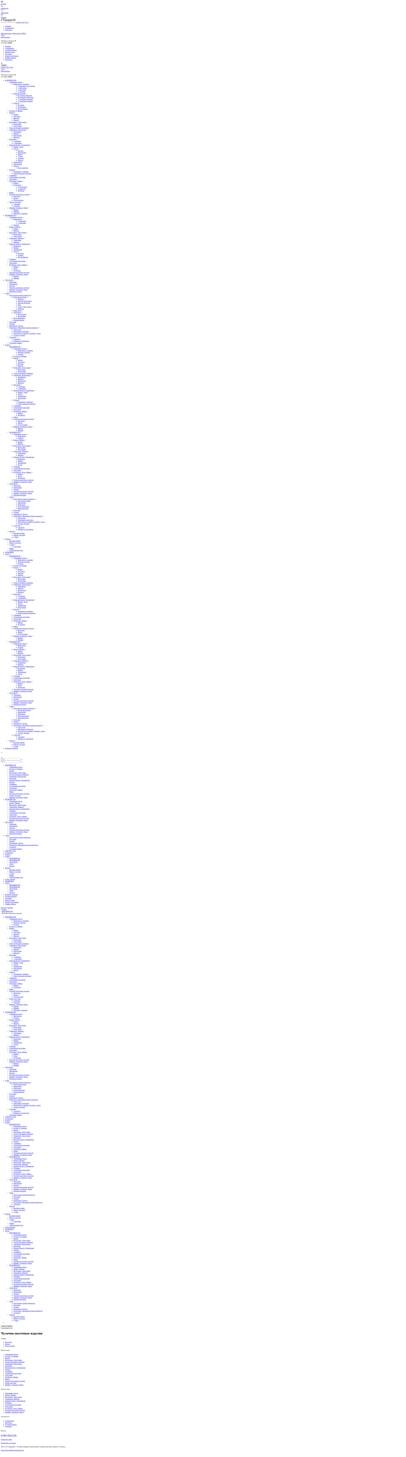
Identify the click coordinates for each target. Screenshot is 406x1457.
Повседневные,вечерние (22, 173)
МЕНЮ (4, 65)
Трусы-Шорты (23, 257)
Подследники (18, 200)
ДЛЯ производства (16, 550)
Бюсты (16, 166)
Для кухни (17, 330)
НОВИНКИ (9, 552)
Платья (11, 170)
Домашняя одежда (15, 82)
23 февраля (9, 853)
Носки (16, 198)
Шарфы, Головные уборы (18, 208)
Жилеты (16, 137)
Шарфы (16, 212)
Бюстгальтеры (23, 168)
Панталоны (18, 164)
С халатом (21, 92)
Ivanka (7, 345)
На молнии (22, 107)
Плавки (20, 255)
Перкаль (21, 309)
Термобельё (18, 162)
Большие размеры (11, 748)
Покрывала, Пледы (16, 326)
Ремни (11, 548)
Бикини (20, 151)
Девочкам (12, 282)
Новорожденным (15, 291)
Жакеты (16, 133)
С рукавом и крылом (25, 99)
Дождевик (17, 546)
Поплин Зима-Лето (25, 301)
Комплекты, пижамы (21, 84)
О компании (9, 28)
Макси (20, 154)
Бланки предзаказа (12, 56)
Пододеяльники (19, 318)
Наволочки (18, 310)
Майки (16, 183)
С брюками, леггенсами (26, 86)
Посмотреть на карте (8, 1443)
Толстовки (13, 179)
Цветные (21, 191)
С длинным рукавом (25, 101)
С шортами (22, 90)
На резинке (22, 316)
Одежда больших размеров (19, 128)
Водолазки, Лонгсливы (17, 122)
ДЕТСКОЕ (9, 280)
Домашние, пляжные (21, 172)
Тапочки (17, 206)
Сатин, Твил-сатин (24, 307)
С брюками (18, 143)
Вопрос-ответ (10, 52)
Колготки (17, 196)
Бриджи (16, 118)
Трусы (16, 149)
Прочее (12, 531)
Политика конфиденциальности (12, 1450)
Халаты (16, 103)
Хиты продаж (10, 879)
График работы (10, 58)
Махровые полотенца (21, 331)
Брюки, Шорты (14, 227)
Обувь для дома (15, 202)
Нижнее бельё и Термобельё (19, 244)
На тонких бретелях (25, 95)
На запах (21, 105)
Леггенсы (17, 116)
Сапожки (17, 204)
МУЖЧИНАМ (10, 215)
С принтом (22, 189)
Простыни (17, 312)
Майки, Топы (18, 147)
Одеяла (11, 324)
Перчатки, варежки (20, 213)
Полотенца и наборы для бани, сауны (27, 333)
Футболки (17, 185)
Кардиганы (18, 135)
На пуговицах (23, 109)
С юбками (17, 141)
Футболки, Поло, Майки (18, 265)
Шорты (16, 120)
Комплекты (18, 219)
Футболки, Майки (15, 181)
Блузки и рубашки (16, 111)
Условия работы (11, 50)
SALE (7, 554)
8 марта (7, 854)
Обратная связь (6, 1439)
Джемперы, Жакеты (16, 238)
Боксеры (21, 253)
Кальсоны (17, 246)
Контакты (8, 30)
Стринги (21, 158)
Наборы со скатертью (21, 341)
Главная (8, 26)
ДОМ (7, 293)
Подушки (12, 322)
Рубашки (12, 259)
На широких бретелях (26, 97)
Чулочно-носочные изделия (19, 194)
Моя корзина (5, 37)
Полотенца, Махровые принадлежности (23, 328)
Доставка (8, 54)
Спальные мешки (15, 343)
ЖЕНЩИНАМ (10, 80)
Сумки (16, 537)
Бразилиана (22, 153)
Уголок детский (19, 335)
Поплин (21, 299)
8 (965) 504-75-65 (22, 22)
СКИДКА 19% (10, 851)
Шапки (16, 210)
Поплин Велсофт (24, 303)
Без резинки (22, 314)
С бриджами (22, 88)
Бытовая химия (19, 533)
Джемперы (17, 132)
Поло (15, 269)
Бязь (19, 305)
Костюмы (12, 139)
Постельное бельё (20, 297)
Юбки (11, 192)
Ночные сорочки (20, 94)
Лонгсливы (18, 126)
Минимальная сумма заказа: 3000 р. (14, 33)
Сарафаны (13, 175)
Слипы (20, 156)
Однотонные (22, 187)
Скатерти (12, 337)
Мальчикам (13, 284)
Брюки (11, 113)
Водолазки (17, 124)
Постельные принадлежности (20, 295)
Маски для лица (19, 535)
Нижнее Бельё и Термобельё (19, 145)
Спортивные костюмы (17, 177)
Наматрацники (19, 320)
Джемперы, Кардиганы (17, 130)
